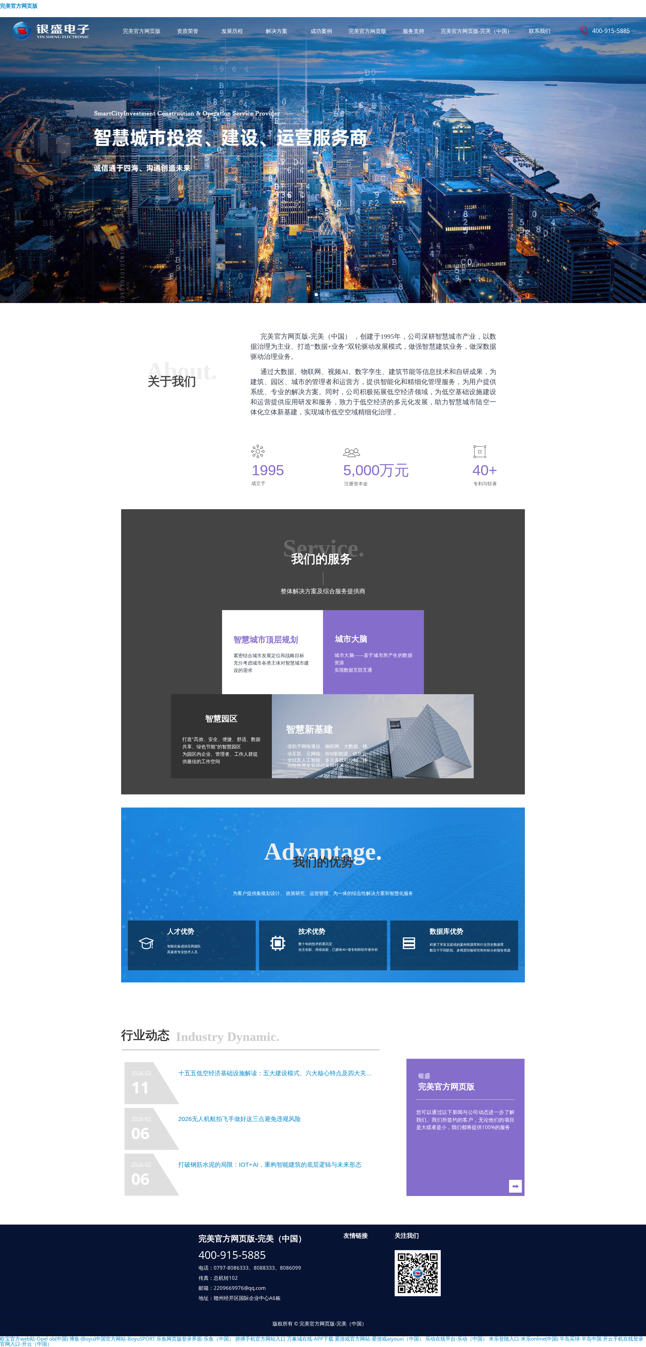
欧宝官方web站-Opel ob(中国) (34, 1338)
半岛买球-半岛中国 (581, 1338)
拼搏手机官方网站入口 (260, 1338)
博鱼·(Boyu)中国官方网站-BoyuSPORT (112, 1338)
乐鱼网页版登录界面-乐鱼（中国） (195, 1338)
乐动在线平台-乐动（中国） (456, 1338)
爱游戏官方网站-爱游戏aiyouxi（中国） (379, 1338)
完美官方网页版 (19, 6)
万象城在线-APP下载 (310, 1338)
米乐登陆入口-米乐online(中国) (523, 1338)
